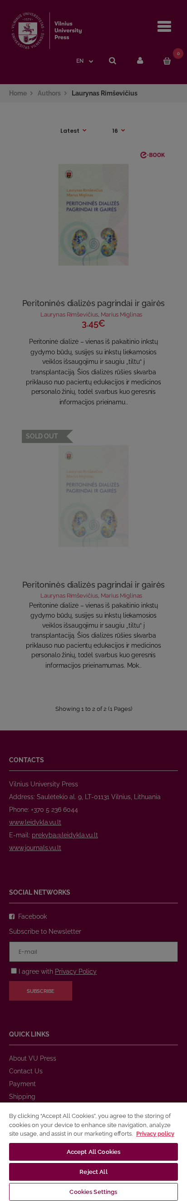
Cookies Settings (93, 1191)
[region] (93, 1152)
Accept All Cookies (93, 1151)
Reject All (93, 1171)
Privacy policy (155, 1133)
